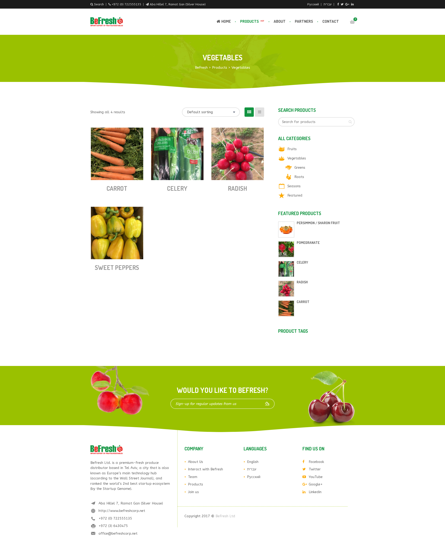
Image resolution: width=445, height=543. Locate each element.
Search (98, 4)
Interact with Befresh (205, 469)
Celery (177, 188)
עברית (328, 4)
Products (252, 21)
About (280, 21)
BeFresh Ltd (225, 516)
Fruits (292, 149)
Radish (237, 188)
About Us (195, 462)
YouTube (316, 477)
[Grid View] (249, 112)
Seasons (294, 186)
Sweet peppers (117, 267)
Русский (313, 4)
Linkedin (315, 492)
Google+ (316, 484)
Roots (299, 177)
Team (192, 477)
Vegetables (296, 158)
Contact (330, 21)
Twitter (315, 469)
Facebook (316, 462)
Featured (294, 195)
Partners (304, 21)
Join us (193, 492)
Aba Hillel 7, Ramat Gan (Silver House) (177, 4)
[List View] (259, 112)
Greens (299, 167)
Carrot (117, 188)
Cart (352, 22)
